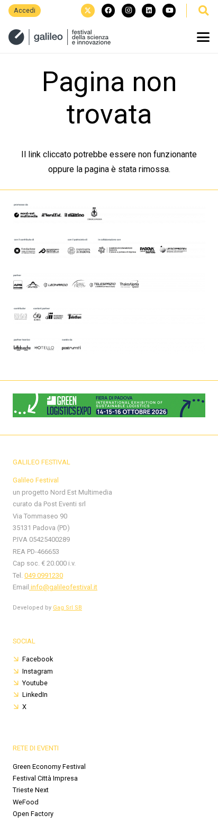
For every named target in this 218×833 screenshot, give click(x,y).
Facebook (37, 659)
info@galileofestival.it (63, 587)
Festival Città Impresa (45, 778)
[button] (203, 10)
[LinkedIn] (149, 10)
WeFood (26, 802)
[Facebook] (108, 10)
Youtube (35, 683)
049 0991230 (43, 575)
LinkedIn (35, 694)
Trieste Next (31, 790)
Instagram (37, 671)
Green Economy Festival (49, 767)
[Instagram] (128, 10)
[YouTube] (169, 10)
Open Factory (33, 814)
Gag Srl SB (67, 607)
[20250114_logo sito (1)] (59, 37)
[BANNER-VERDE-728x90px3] (109, 414)
